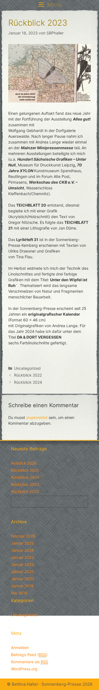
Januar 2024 (22, 550)
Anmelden (20, 647)
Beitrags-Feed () (29, 654)
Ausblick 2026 (24, 463)
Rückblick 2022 (28, 375)
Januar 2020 (22, 578)
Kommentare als (29, 661)
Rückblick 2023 (25, 484)
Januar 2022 (22, 564)
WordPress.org (24, 668)
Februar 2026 (23, 536)
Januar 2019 (22, 585)
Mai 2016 (19, 593)
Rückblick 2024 (28, 382)
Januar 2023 (22, 557)
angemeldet (37, 417)
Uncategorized (27, 368)
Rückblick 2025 (25, 470)
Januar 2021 (22, 571)
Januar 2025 (22, 543)
